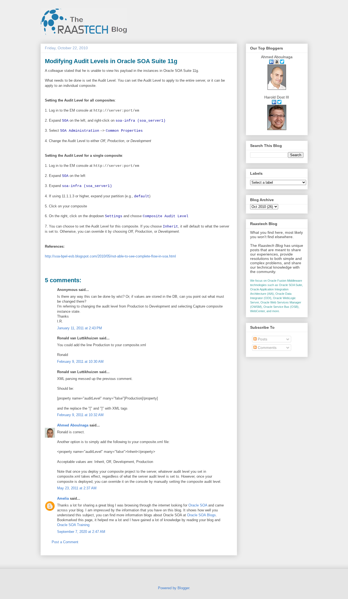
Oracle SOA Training (73, 525)
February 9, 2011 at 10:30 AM (80, 362)
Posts (262, 339)
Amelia (63, 498)
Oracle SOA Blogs (201, 515)
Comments (266, 347)
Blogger (183, 588)
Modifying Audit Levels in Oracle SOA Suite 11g (111, 61)
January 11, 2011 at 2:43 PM (79, 328)
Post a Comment (65, 542)
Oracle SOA (197, 505)
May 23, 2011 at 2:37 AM (77, 488)
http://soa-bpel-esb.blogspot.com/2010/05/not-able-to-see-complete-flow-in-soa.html (110, 256)
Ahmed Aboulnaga (72, 425)
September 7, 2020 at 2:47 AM (81, 532)
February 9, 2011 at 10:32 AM (80, 415)
